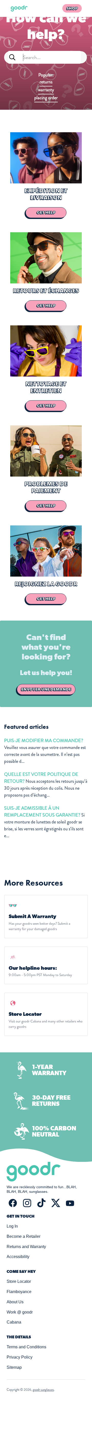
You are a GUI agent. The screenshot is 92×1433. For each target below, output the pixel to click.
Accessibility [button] (18, 1256)
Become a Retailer (23, 1236)
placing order (46, 97)
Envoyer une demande (46, 689)
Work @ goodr (20, 1312)
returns (46, 82)
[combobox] (44, 57)
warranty (46, 89)
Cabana (14, 1322)
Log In (12, 1226)
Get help (46, 213)
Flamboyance (19, 1291)
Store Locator (19, 1281)
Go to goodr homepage (19, 8)
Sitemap (14, 1367)
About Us (15, 1302)
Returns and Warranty (26, 1246)
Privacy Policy (19, 1357)
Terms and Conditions (26, 1347)
